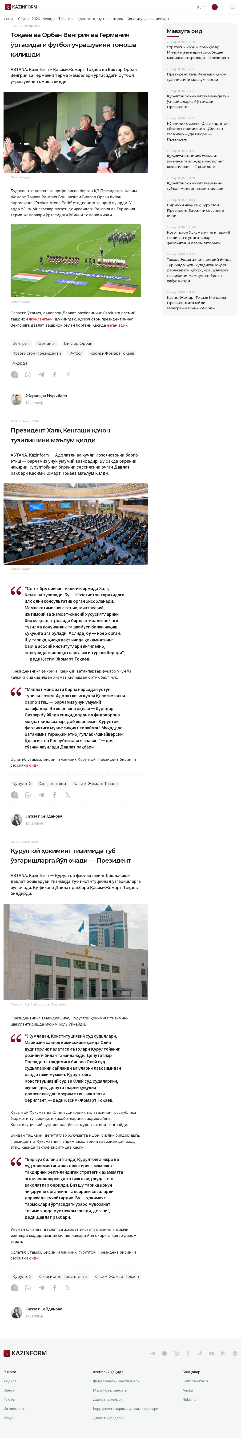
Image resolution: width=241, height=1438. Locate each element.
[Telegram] (41, 375)
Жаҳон (9, 1418)
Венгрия (21, 343)
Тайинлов (66, 19)
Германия (47, 343)
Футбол (75, 353)
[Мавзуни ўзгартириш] (218, 7)
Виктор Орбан (78, 343)
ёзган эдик (117, 325)
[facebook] (188, 1353)
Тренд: (9, 19)
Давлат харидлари (109, 1418)
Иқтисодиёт (14, 1408)
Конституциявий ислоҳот (148, 19)
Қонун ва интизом (108, 19)
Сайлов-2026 (29, 19)
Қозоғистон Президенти (36, 353)
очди (34, 765)
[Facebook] (54, 375)
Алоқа (188, 1390)
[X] (68, 375)
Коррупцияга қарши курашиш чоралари (125, 1408)
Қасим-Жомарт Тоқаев (112, 353)
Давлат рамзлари (108, 1399)
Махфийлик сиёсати (110, 1390)
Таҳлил (9, 1399)
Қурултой (21, 783)
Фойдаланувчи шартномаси (116, 1381)
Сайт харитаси (195, 1381)
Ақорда (49, 19)
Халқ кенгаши (52, 783)
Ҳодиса (83, 19)
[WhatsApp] (28, 375)
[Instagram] (14, 375)
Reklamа (190, 1399)
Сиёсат (10, 1390)
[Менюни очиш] (232, 7)
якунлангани (40, 319)
